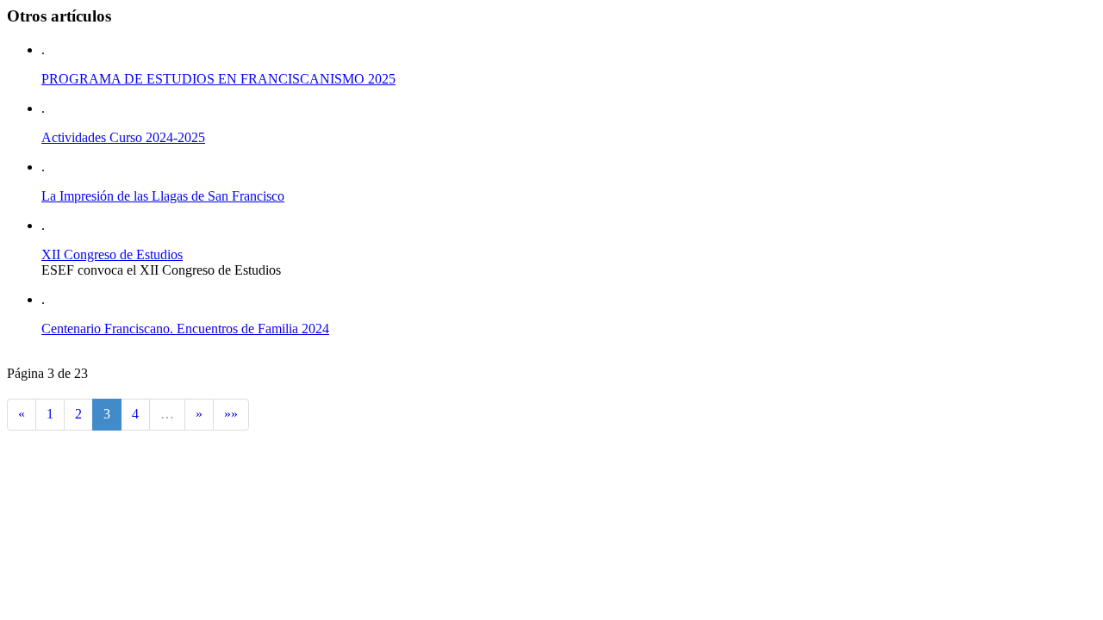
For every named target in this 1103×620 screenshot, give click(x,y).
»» (231, 413)
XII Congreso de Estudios (112, 254)
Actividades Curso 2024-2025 (123, 137)
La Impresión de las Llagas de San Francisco (162, 196)
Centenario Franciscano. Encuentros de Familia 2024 (185, 328)
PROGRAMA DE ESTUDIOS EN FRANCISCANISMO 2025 (218, 78)
